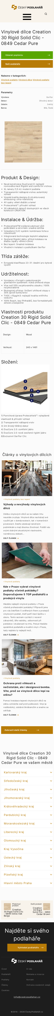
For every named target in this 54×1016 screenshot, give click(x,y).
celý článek (9, 538)
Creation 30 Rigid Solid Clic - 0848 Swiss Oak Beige (13, 910)
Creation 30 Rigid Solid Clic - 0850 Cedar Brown (40, 909)
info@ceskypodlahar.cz (27, 997)
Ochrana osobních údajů (38, 985)
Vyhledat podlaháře (28, 947)
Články (5, 985)
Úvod (4, 969)
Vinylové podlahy (9, 80)
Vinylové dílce (25, 80)
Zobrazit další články (16, 730)
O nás (29, 969)
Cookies (5, 990)
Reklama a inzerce (35, 974)
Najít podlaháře (12, 64)
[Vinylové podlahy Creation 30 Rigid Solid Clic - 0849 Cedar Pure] (23, 142)
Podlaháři (6, 974)
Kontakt (30, 979)
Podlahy (5, 979)
